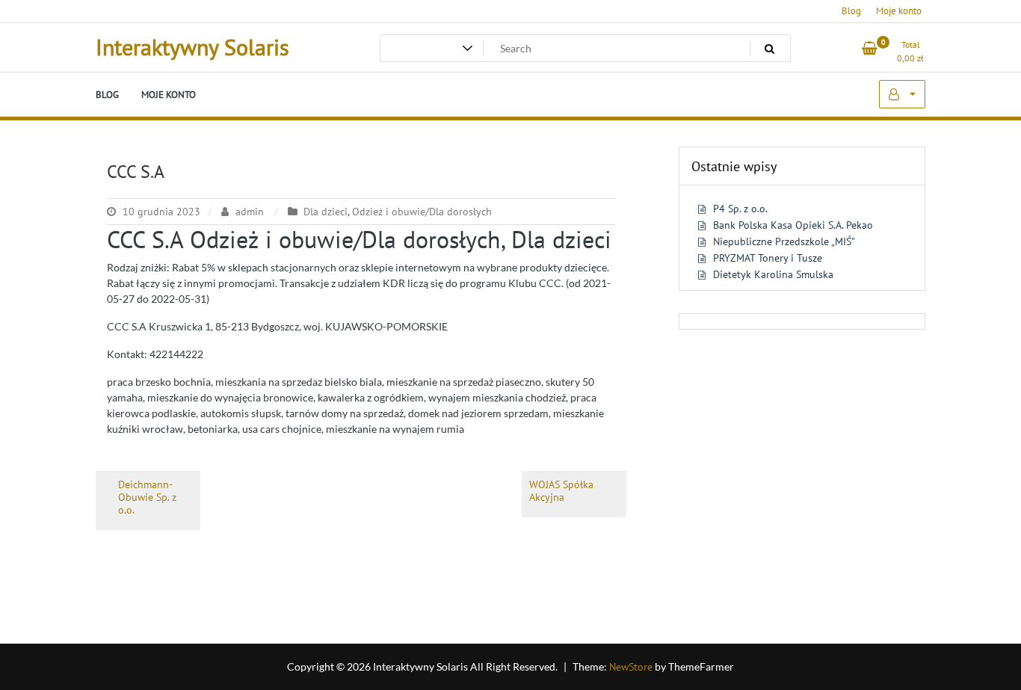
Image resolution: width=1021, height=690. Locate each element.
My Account (902, 94)
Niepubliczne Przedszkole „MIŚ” (784, 241)
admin (249, 211)
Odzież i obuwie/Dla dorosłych (422, 211)
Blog (851, 10)
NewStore (631, 667)
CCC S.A (135, 171)
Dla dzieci (325, 211)
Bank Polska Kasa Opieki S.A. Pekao (793, 225)
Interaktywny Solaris (192, 46)
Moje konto (899, 10)
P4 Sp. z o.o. (740, 208)
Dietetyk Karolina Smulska (773, 274)
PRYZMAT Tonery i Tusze (767, 258)
